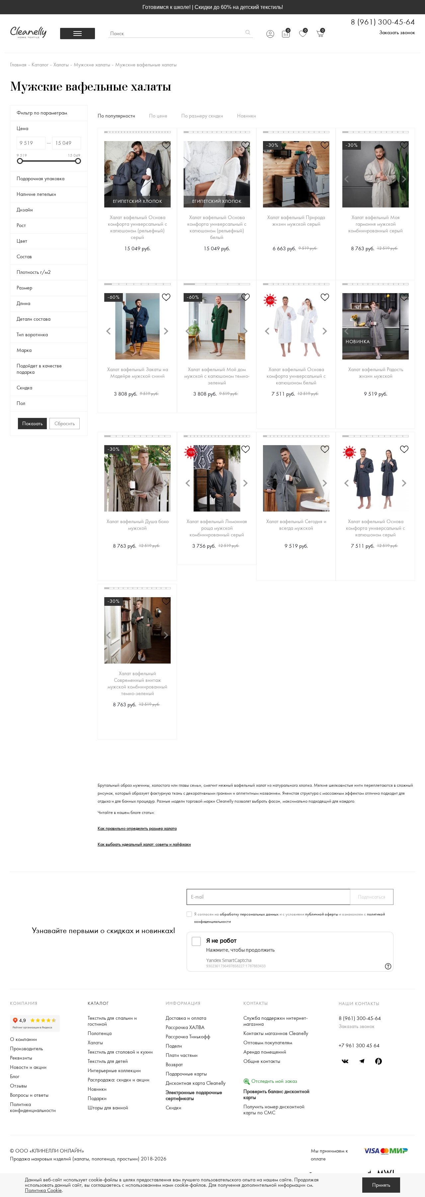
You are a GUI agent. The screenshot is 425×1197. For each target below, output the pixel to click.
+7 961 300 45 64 (359, 1046)
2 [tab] (109, 132)
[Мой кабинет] (270, 34)
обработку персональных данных (249, 914)
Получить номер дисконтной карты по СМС (273, 1110)
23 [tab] (169, 132)
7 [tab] (123, 132)
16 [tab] (149, 132)
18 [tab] (155, 132)
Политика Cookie (43, 1190)
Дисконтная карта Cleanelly (195, 1083)
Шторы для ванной (108, 1108)
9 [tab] (129, 132)
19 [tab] (158, 132)
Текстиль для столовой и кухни (120, 1052)
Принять (381, 1185)
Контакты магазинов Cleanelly (275, 1033)
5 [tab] (117, 132)
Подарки (97, 1098)
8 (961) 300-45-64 (383, 22)
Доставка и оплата (186, 1018)
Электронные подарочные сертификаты (194, 1095)
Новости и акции (28, 1067)
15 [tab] (146, 132)
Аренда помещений (264, 1052)
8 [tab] (126, 132)
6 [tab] (120, 132)
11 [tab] (134, 132)
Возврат (174, 1065)
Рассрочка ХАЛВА (185, 1027)
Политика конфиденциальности (33, 1107)
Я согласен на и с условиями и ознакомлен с (289, 918)
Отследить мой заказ (273, 1081)
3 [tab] (111, 132)
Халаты (95, 1043)
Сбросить (64, 424)
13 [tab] (140, 132)
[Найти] (248, 33)
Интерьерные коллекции (114, 1071)
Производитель (26, 1049)
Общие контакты (261, 1061)
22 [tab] (166, 132)
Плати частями (182, 1055)
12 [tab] (137, 132)
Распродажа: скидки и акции (118, 1080)
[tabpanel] (137, 174)
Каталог (98, 1003)
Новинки (97, 1089)
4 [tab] (114, 132)
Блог (14, 1076)
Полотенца (100, 1033)
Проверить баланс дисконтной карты (276, 1094)
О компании (23, 1039)
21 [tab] (163, 132)
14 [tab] (143, 132)
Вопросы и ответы (29, 1095)
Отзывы (18, 1086)
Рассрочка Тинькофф (188, 1037)
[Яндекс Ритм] (378, 1061)
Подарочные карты (186, 1074)
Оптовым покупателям (267, 1043)
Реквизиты (21, 1058)
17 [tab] (152, 132)
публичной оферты (321, 914)
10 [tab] (131, 132)
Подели (174, 1046)
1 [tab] (106, 132)
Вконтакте (345, 1061)
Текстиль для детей (108, 1061)
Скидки (173, 1108)
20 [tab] (160, 132)
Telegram (362, 1061)
